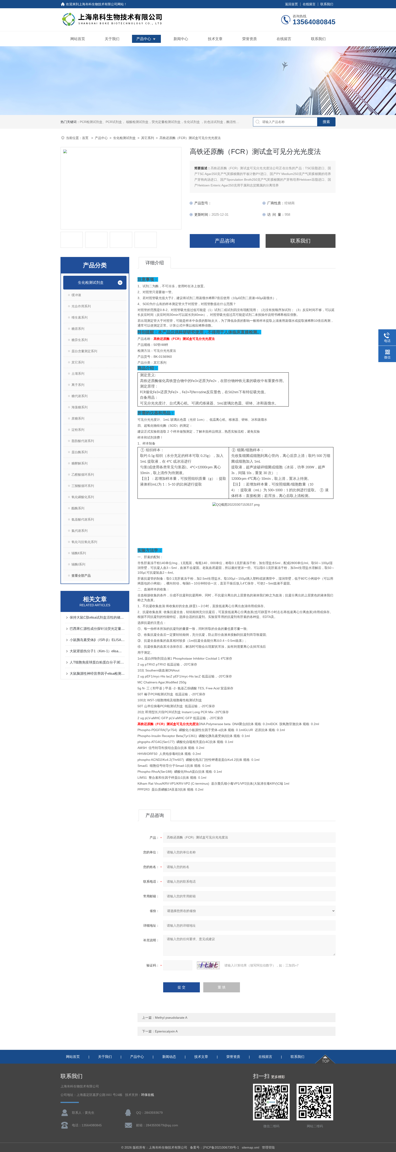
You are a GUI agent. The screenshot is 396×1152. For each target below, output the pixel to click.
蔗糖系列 (78, 418)
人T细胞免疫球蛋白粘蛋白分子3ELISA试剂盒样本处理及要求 (97, 662)
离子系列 (78, 385)
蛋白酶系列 (80, 452)
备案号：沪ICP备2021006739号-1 (214, 1147)
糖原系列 (78, 328)
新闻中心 (180, 39)
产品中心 (143, 39)
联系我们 (326, 4)
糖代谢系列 (80, 396)
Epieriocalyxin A (166, 1031)
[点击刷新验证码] (208, 965)
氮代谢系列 (80, 530)
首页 (85, 138)
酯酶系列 (78, 508)
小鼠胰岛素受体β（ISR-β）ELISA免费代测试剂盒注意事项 (97, 640)
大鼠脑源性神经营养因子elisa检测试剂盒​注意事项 (97, 673)
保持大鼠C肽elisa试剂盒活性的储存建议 (97, 617)
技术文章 (215, 39)
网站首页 (77, 39)
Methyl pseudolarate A (171, 1017)
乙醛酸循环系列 (83, 474)
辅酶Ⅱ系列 (79, 553)
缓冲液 (76, 295)
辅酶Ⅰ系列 (78, 564)
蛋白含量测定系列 (84, 351)
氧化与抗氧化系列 (84, 542)
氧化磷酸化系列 (83, 497)
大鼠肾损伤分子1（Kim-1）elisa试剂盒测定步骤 (97, 651)
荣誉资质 (249, 39)
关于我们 (112, 39)
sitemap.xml (250, 1147)
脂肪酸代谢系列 (83, 441)
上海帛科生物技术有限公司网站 (101, 4)
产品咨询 (225, 241)
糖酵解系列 (80, 463)
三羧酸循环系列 (83, 486)
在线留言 (309, 4)
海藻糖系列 (80, 407)
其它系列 (147, 138)
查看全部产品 (81, 575)
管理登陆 (268, 1147)
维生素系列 (80, 317)
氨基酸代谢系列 (83, 519)
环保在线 (147, 1095)
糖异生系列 (80, 340)
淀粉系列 (78, 429)
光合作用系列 (81, 306)
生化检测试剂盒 (124, 138)
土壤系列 (78, 373)
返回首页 (291, 4)
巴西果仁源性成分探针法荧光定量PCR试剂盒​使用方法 (97, 629)
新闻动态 (169, 1057)
